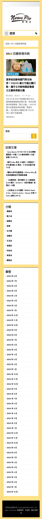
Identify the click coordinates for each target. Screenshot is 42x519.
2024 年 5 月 (12, 408)
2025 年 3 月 (12, 359)
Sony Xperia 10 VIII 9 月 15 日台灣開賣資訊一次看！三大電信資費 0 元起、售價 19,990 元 (21, 154)
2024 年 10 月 (12, 384)
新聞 (16, 74)
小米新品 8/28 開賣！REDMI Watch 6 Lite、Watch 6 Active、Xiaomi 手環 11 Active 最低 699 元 (21, 193)
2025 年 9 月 (12, 330)
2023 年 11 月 (12, 438)
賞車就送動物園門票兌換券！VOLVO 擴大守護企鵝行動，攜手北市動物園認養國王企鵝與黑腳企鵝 (21, 85)
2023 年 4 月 (12, 472)
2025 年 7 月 (12, 340)
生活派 (9, 240)
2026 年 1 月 (12, 310)
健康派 (9, 211)
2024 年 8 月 (12, 394)
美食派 (9, 255)
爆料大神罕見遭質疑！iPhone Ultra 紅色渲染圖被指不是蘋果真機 (21, 173)
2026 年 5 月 (12, 291)
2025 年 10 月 (12, 325)
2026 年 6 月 (12, 286)
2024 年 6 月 (12, 403)
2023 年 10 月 (12, 443)
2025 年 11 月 (12, 320)
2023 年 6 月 (12, 462)
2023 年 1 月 (12, 487)
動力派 (10, 74)
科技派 (9, 250)
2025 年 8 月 (12, 335)
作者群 (27, 510)
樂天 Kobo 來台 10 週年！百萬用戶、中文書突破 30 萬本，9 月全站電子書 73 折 (21, 165)
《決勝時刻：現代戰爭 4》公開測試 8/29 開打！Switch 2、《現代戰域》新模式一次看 (21, 183)
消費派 (9, 236)
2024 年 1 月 (12, 428)
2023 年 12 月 (12, 433)
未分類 (9, 231)
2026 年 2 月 (12, 305)
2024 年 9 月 (12, 389)
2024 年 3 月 (12, 418)
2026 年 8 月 (12, 276)
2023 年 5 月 (12, 467)
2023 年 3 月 (12, 477)
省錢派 (9, 245)
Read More (9, 117)
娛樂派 (9, 221)
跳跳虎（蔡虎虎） (14, 96)
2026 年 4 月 (12, 295)
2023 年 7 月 (12, 457)
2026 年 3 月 (12, 300)
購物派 (9, 260)
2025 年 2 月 (12, 364)
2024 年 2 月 (12, 423)
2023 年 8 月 (12, 452)
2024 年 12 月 (12, 374)
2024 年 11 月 (12, 379)
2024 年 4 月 (12, 413)
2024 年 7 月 (12, 398)
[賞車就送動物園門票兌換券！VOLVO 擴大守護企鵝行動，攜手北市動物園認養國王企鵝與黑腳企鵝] (21, 67)
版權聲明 (20, 510)
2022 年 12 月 (12, 492)
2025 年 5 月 (12, 349)
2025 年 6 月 (12, 345)
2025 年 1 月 (12, 369)
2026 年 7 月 (12, 281)
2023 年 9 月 (12, 447)
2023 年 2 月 (12, 482)
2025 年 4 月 (12, 354)
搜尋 (7, 131)
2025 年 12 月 (12, 315)
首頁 (7, 43)
